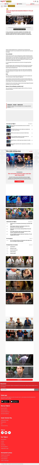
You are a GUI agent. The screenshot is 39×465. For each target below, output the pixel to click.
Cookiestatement (4, 458)
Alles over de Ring (4, 425)
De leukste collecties (5, 413)
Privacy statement (4, 457)
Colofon (2, 443)
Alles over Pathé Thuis (5, 411)
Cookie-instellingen (5, 460)
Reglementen (3, 422)
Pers (2, 424)
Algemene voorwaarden (5, 455)
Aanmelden (36, 389)
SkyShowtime (3, 439)
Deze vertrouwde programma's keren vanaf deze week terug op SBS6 (19, 174)
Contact (2, 441)
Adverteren (3, 444)
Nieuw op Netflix (4, 408)
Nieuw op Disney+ (4, 410)
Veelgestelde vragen (5, 420)
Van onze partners (4, 446)
